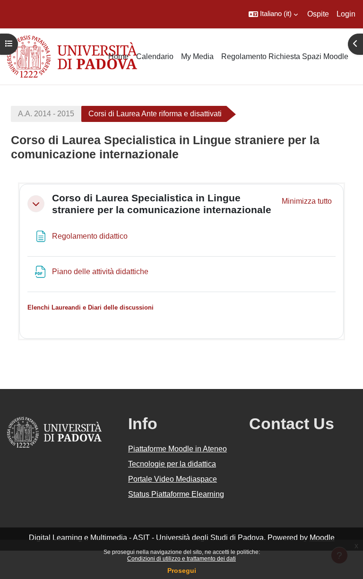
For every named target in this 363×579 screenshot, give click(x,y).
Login (346, 14)
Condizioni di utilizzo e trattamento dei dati (181, 558)
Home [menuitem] (118, 56)
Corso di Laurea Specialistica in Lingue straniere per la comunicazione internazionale (161, 203)
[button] (273, 14)
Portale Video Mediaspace (172, 479)
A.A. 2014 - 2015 (46, 114)
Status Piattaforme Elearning (176, 494)
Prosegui (181, 570)
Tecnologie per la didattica (172, 464)
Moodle (322, 538)
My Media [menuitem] (197, 56)
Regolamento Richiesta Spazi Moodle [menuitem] (284, 56)
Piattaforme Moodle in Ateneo (177, 449)
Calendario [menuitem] (154, 56)
